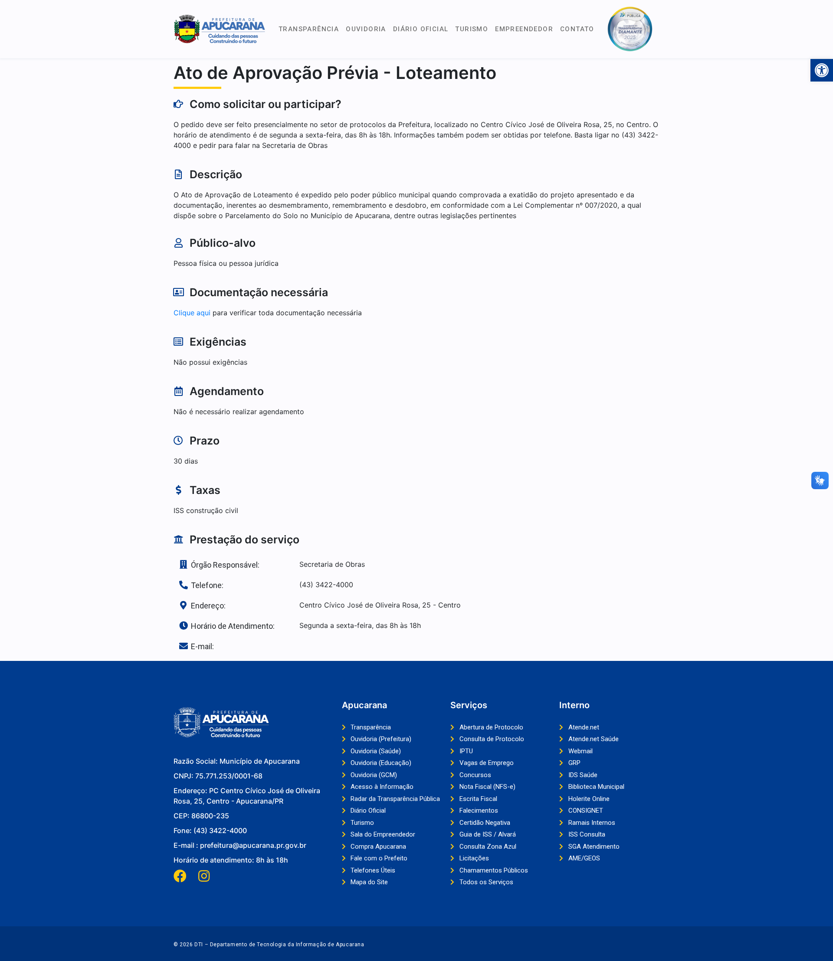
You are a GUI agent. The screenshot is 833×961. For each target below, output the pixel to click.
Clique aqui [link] (192, 312)
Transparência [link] (309, 29)
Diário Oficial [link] (421, 29)
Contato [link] (577, 29)
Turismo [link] (471, 29)
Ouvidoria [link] (366, 29)
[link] (821, 70)
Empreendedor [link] (524, 29)
